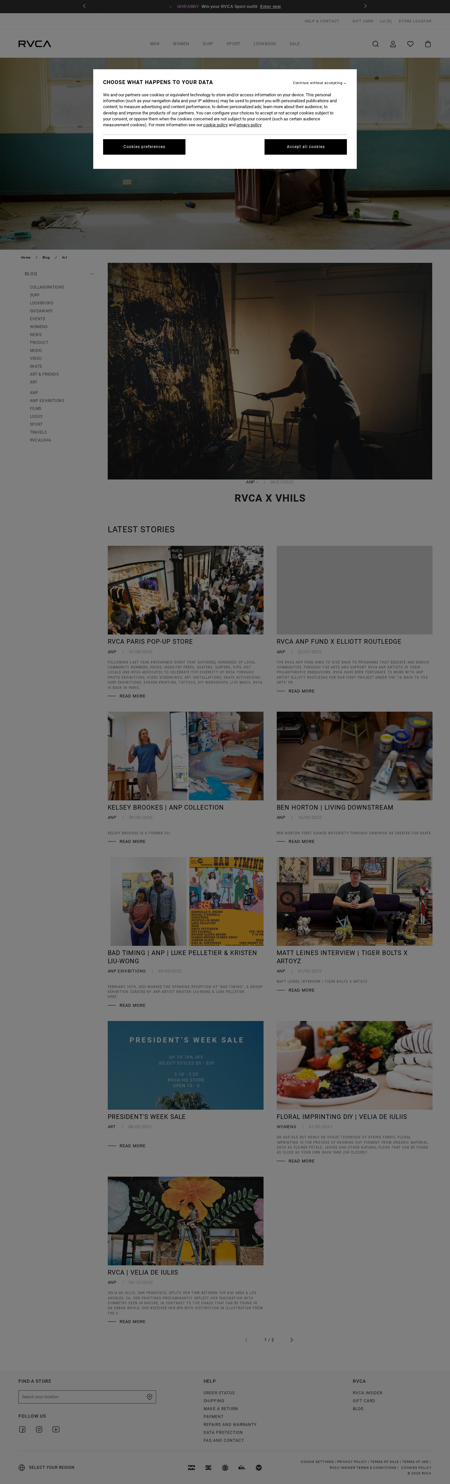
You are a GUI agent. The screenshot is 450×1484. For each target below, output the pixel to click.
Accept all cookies (306, 146)
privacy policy (249, 124)
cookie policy (215, 124)
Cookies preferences (144, 146)
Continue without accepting (317, 83)
